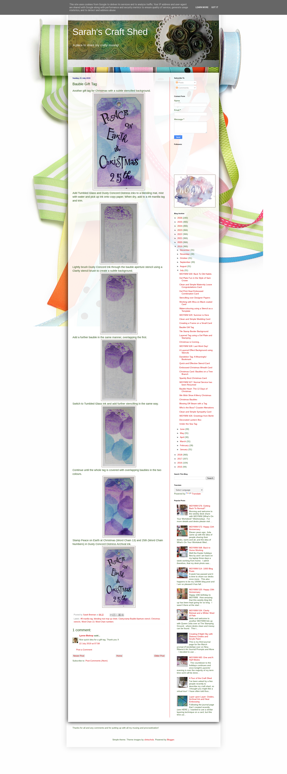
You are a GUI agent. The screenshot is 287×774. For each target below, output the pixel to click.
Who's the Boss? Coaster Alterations (196, 407)
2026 (180, 218)
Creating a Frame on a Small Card (195, 323)
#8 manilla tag (87, 619)
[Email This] (111, 614)
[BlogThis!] (114, 614)
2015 (180, 467)
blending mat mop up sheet (105, 619)
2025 (180, 222)
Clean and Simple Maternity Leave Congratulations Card (195, 285)
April (182, 437)
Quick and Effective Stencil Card (194, 363)
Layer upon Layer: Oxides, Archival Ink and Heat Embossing (201, 699)
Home (119, 656)
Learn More (202, 7)
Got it (214, 7)
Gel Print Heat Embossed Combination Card (191, 292)
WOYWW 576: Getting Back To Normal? (199, 507)
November (185, 254)
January (184, 449)
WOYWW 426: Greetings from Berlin (196, 416)
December (185, 250)
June (182, 429)
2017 (180, 458)
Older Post (159, 656)
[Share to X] (116, 614)
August (183, 266)
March (183, 441)
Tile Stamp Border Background (193, 331)
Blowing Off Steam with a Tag (193, 403)
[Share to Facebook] (119, 614)
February (184, 445)
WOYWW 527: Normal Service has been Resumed (195, 383)
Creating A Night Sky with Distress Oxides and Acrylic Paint (201, 636)
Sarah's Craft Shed (110, 32)
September (185, 262)
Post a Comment (84, 649)
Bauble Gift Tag (186, 327)
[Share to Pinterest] (122, 614)
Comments (183, 88)
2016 (180, 463)
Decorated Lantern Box (190, 420)
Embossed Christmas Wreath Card (195, 367)
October (184, 258)
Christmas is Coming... (190, 342)
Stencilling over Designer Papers (194, 297)
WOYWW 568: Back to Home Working (199, 548)
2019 (180, 246)
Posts (181, 82)
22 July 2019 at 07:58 (89, 643)
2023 (180, 230)
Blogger (170, 739)
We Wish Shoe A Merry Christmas (195, 395)
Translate (196, 493)
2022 (180, 234)
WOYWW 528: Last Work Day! (193, 346)
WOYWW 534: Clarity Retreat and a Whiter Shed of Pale (201, 613)
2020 (180, 242)
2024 (180, 226)
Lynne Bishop (86, 635)
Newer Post (78, 656)
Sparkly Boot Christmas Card (193, 378)
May (182, 433)
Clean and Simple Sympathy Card (195, 412)
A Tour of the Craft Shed (200, 678)
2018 (180, 454)
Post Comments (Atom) (97, 660)
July (182, 270)
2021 (180, 238)
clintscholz (149, 739)
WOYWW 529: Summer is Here (194, 315)
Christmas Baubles (188, 399)
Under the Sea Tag (188, 424)
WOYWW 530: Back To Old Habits (195, 274)
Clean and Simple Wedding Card (194, 319)
